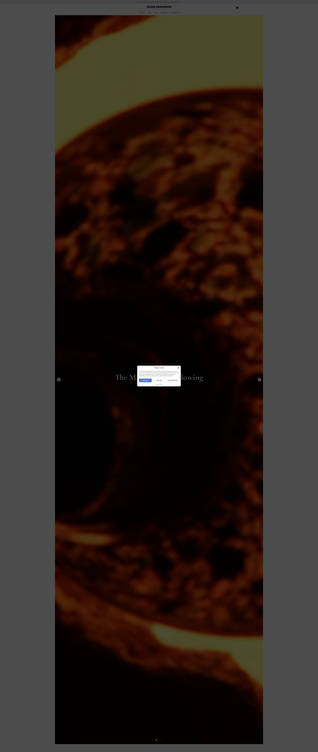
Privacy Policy (159, 384)
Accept (145, 380)
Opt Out (159, 380)
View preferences (173, 380)
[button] (178, 368)
